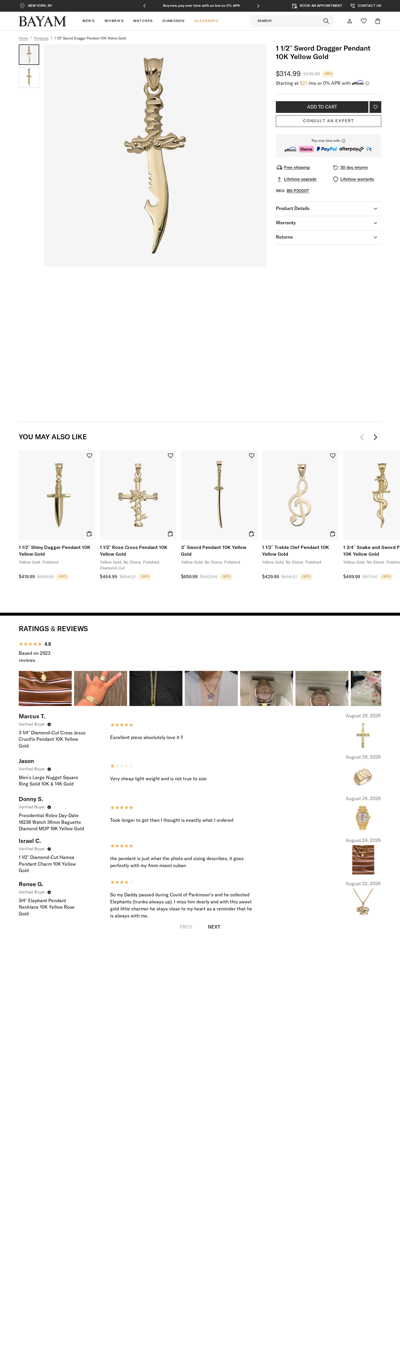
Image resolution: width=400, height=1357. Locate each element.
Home (23, 38)
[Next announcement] (258, 5)
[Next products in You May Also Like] (375, 437)
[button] (328, 145)
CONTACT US (369, 6)
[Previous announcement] (144, 5)
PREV (186, 927)
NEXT (214, 927)
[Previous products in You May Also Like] (364, 437)
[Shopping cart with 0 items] (377, 21)
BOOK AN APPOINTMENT (321, 6)
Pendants (41, 38)
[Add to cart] (89, 533)
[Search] (326, 21)
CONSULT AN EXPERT (328, 121)
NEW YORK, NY (40, 6)
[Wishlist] (363, 21)
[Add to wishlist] (375, 107)
